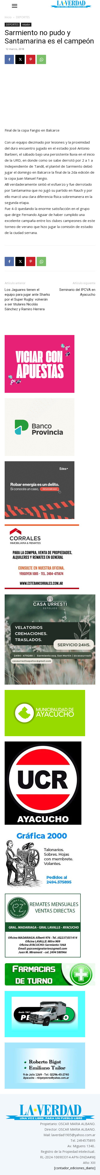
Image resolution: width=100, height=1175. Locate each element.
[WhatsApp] (41, 59)
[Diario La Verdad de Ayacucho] (71, 4)
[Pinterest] (30, 59)
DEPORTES (23, 17)
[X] (20, 59)
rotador (26, 24)
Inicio (8, 17)
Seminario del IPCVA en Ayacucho (77, 292)
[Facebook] (9, 59)
